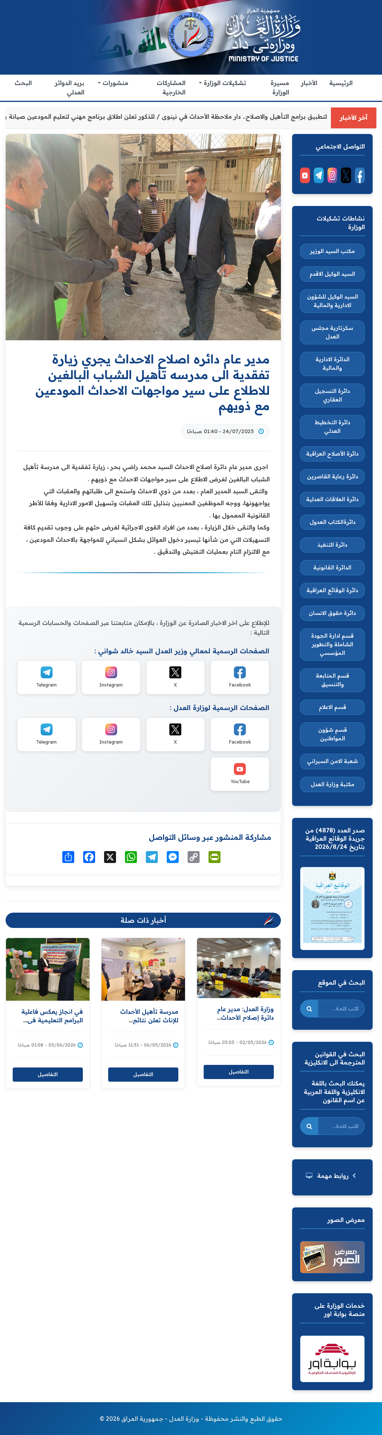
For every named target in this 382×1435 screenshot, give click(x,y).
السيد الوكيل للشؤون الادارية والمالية (332, 301)
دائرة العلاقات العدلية (332, 499)
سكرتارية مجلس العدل (332, 332)
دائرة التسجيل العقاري (332, 395)
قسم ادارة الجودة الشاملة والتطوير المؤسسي (332, 644)
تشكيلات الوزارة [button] (224, 83)
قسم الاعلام (332, 707)
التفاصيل (48, 1074)
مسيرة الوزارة (279, 87)
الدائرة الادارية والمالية (333, 363)
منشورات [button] (114, 83)
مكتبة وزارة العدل (332, 784)
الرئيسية (341, 83)
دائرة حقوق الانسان (332, 613)
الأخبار (309, 83)
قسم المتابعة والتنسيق (332, 680)
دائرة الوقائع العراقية (332, 590)
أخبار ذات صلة (143, 920)
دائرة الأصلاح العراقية (332, 453)
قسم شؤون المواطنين (332, 734)
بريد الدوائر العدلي (69, 87)
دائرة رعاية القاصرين (332, 476)
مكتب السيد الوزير (332, 251)
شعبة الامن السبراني (332, 761)
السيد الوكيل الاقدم (332, 274)
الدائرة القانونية (332, 567)
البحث (23, 83)
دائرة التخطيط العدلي (332, 426)
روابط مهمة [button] (333, 1175)
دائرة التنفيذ (332, 544)
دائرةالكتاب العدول (333, 522)
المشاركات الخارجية (171, 87)
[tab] (332, 1176)
